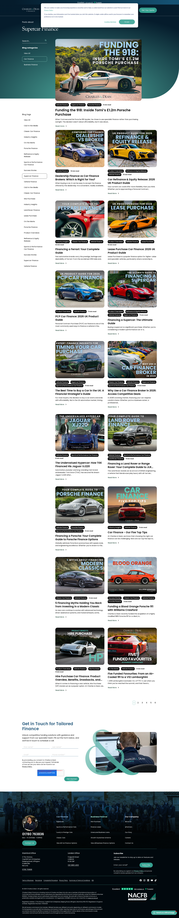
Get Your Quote (148, 10)
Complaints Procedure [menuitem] (51, 880)
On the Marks (29, 143)
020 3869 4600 (73, 865)
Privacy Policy (48, 10)
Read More (59, 190)
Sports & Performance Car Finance (33, 163)
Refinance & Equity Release (31, 155)
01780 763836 (27, 869)
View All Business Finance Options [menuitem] (103, 843)
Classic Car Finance (32, 131)
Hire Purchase (29, 199)
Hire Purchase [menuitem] (96, 822)
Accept (127, 22)
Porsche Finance (94, 105)
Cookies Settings (110, 22)
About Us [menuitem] (128, 822)
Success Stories (30, 170)
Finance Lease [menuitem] (96, 827)
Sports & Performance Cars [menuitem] (66, 827)
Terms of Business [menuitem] (28, 880)
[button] (164, 913)
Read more (59, 126)
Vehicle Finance (62, 105)
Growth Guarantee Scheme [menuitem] (101, 838)
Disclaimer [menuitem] (38, 880)
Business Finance (31, 64)
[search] (45, 40)
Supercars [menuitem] (60, 822)
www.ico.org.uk (93, 898)
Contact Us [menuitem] (129, 843)
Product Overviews (31, 233)
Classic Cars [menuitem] (60, 838)
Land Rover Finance (32, 210)
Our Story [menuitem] (128, 832)
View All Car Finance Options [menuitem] (66, 843)
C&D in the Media (31, 125)
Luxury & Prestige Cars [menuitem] (64, 832)
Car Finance (29, 59)
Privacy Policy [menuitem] (63, 880)
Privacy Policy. (27, 767)
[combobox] (34, 41)
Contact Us (29, 843)
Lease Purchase (30, 216)
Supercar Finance (78, 105)
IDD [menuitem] (93, 880)
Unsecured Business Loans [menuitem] (100, 832)
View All (27, 53)
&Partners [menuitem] (128, 827)
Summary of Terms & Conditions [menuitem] (79, 880)
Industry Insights (30, 137)
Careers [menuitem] (128, 838)
